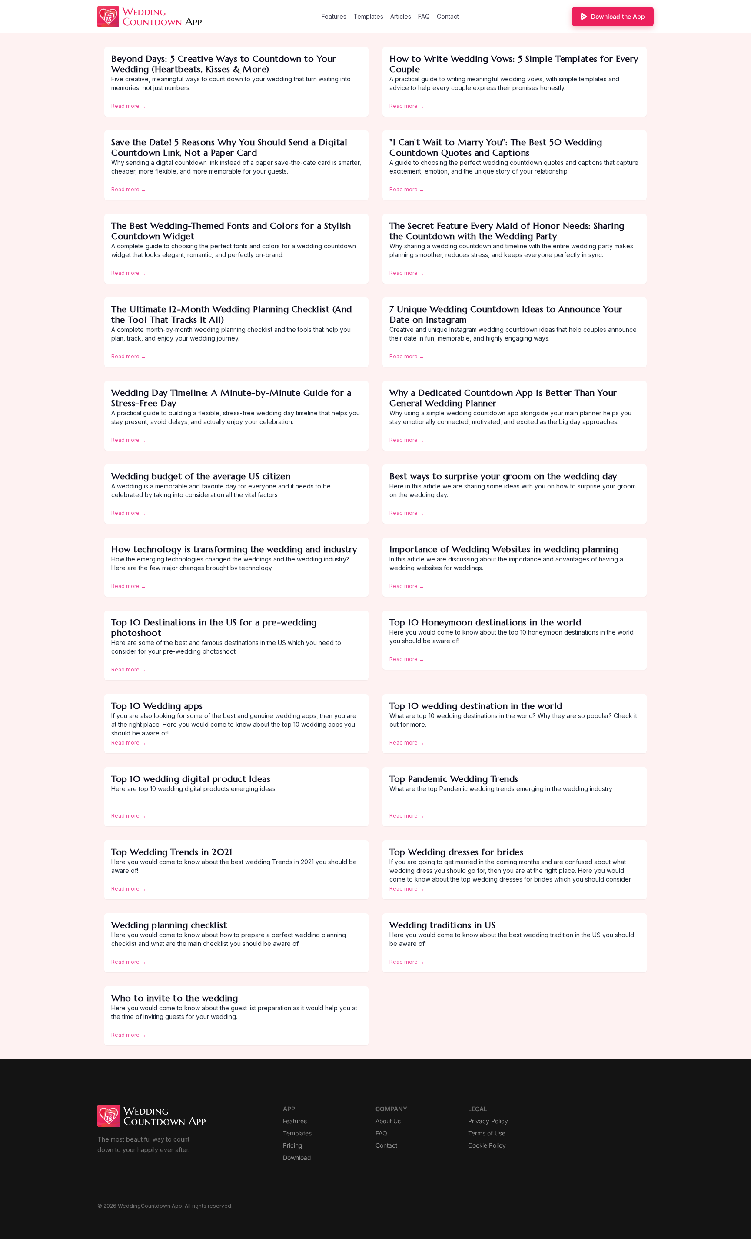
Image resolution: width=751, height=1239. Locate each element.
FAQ (424, 16)
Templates (368, 16)
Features (334, 16)
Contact (448, 16)
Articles (400, 16)
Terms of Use (486, 1133)
